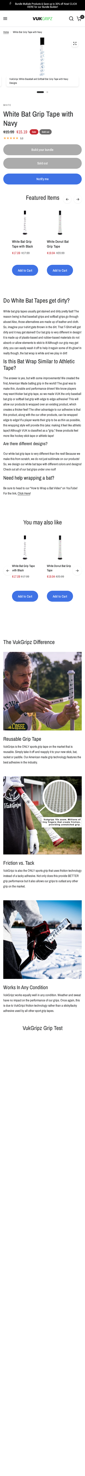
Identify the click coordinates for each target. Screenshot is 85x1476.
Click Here (24, 493)
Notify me (42, 179)
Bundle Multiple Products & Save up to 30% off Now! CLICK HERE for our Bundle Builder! (46, 5)
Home (6, 32)
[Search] (71, 18)
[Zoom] (75, 43)
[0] (78, 18)
